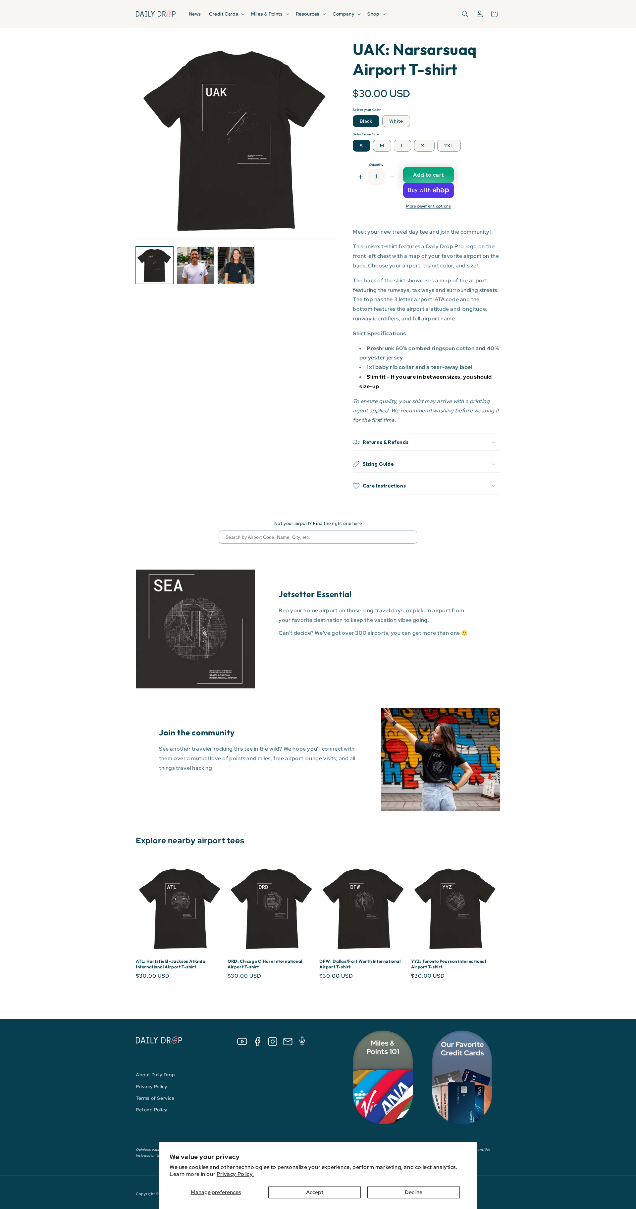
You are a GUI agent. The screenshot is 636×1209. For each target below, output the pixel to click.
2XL (449, 146)
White (396, 121)
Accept (314, 1192)
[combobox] (318, 537)
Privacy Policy (151, 1087)
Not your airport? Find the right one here (318, 523)
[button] (226, 14)
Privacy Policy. (235, 1174)
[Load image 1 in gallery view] (154, 265)
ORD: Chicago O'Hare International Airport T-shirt (265, 963)
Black (366, 121)
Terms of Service (155, 1098)
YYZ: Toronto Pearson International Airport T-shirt (448, 963)
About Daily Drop (155, 1075)
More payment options (428, 206)
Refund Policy (152, 1110)
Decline (413, 1192)
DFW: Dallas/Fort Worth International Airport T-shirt (360, 963)
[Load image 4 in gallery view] (236, 265)
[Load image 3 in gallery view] (195, 265)
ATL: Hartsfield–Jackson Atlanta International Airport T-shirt (171, 963)
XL (424, 146)
